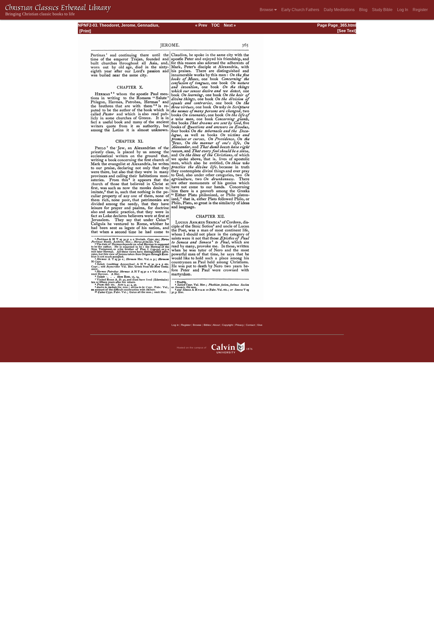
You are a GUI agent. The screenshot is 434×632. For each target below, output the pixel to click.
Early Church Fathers (300, 10)
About (216, 325)
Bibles (207, 325)
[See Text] (346, 31)
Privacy (239, 325)
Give (259, 325)
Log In (402, 10)
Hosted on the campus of (192, 347)
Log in (175, 325)
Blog (363, 10)
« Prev (201, 25)
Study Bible (382, 10)
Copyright (227, 325)
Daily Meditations (339, 10)
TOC (215, 25)
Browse (267, 10)
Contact (250, 325)
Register (420, 10)
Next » (230, 25)
